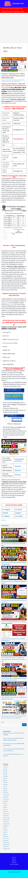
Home (3, 8)
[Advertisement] (14, 27)
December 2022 (6, 817)
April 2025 (5, 782)
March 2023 (5, 811)
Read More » (3, 520)
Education (22, 11)
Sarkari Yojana (10, 11)
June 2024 (5, 788)
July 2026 (5, 768)
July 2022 (5, 828)
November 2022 (6, 820)
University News (16, 11)
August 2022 (5, 826)
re (20, 475)
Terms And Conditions (14, 864)
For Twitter (18, 510)
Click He (17, 475)
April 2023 (5, 809)
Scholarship (4, 11)
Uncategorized (4, 81)
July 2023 (5, 803)
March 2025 (5, 784)
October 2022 (6, 822)
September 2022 (6, 824)
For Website (6, 516)
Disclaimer (14, 861)
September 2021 (6, 849)
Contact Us (14, 857)
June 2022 (5, 830)
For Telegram (6, 510)
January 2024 (5, 797)
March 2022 (5, 836)
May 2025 (5, 780)
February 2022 (6, 838)
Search (2, 722)
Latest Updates (22, 80)
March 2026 (5, 776)
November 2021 (6, 844)
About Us (14, 859)
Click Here (18, 466)
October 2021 (6, 846)
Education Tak (18, 3)
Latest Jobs (17, 8)
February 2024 (6, 795)
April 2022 (5, 834)
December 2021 (6, 842)
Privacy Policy (14, 863)
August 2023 (5, 801)
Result (21, 8)
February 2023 (6, 813)
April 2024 (5, 791)
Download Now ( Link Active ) (19, 460)
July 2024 (5, 786)
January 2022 (5, 840)
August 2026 (5, 766)
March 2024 (5, 793)
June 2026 (5, 770)
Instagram (18, 513)
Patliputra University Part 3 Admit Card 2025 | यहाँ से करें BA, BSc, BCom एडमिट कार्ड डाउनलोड (13, 75)
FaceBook (5, 513)
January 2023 (5, 815)
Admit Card (12, 8)
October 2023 (6, 799)
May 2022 (5, 832)
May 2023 (5, 807)
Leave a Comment (5, 80)
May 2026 (5, 772)
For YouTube (19, 516)
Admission (7, 8)
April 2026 (5, 774)
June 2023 (5, 805)
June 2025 (5, 778)
